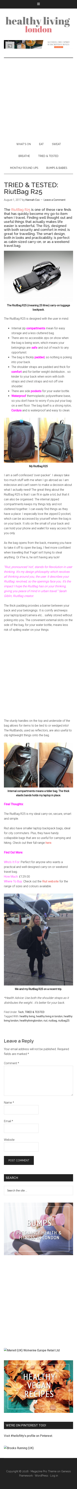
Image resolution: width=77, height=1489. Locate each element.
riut (45, 1020)
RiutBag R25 (20, 210)
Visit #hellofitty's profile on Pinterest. (28, 1436)
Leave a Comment (54, 199)
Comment (11, 1063)
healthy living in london (49, 1016)
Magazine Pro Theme (43, 1471)
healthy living (27, 1016)
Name (9, 1102)
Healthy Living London (38, 24)
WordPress (41, 1475)
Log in (54, 1475)
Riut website (50, 881)
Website (9, 1139)
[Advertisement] (38, 98)
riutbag (53, 1020)
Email (8, 1121)
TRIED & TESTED (34, 1012)
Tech (21, 1012)
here (48, 843)
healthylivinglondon (31, 1020)
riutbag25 (64, 1020)
